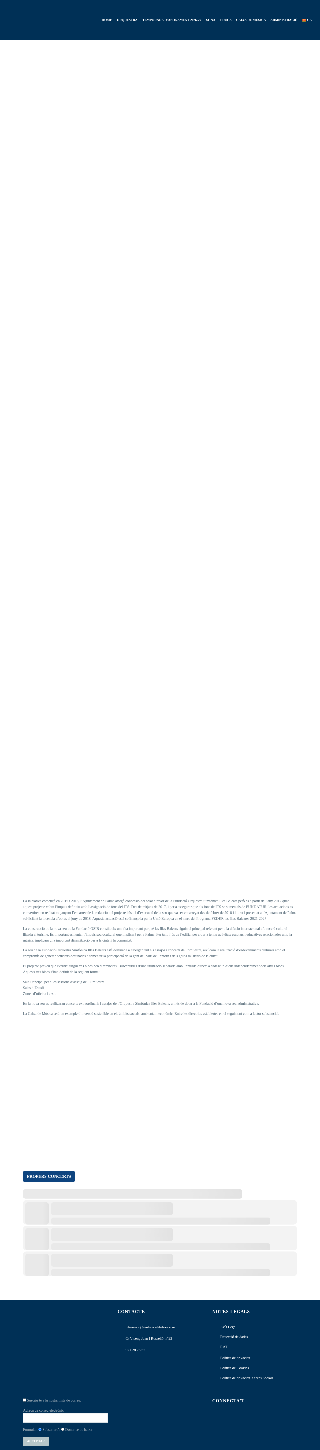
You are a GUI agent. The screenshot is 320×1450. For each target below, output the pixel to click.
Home (107, 20)
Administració (284, 20)
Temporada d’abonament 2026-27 (171, 20)
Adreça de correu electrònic (43, 1410)
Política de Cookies (234, 1368)
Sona (210, 20)
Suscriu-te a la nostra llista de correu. (53, 1400)
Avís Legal (228, 1327)
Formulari (30, 1430)
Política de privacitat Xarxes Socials (246, 1378)
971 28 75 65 (135, 1350)
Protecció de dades (234, 1337)
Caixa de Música (251, 20)
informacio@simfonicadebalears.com (150, 1327)
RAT (223, 1347)
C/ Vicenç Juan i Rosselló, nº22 (149, 1338)
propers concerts (49, 1176)
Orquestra (127, 20)
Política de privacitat (235, 1358)
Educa (226, 20)
